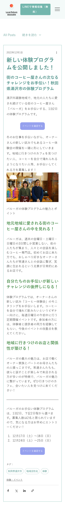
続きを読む (29, 34)
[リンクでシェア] (32, 490)
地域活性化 (32, 471)
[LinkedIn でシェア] (24, 490)
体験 (44, 471)
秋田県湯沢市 (15, 471)
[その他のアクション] (56, 52)
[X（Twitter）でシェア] (16, 490)
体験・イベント (14, 480)
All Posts (9, 34)
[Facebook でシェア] (8, 490)
